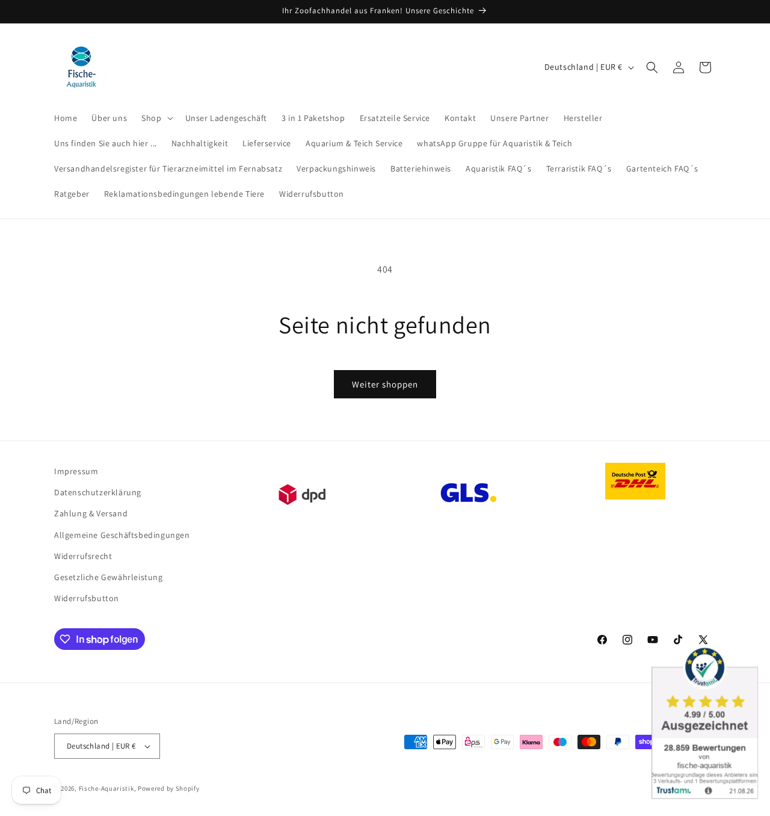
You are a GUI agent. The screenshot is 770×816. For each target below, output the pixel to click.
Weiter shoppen (385, 384)
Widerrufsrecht (83, 556)
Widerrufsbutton (86, 598)
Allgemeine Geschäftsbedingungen (122, 535)
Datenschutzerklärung (97, 492)
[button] (155, 118)
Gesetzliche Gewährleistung (108, 577)
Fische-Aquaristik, (108, 788)
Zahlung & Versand (91, 513)
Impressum (76, 471)
